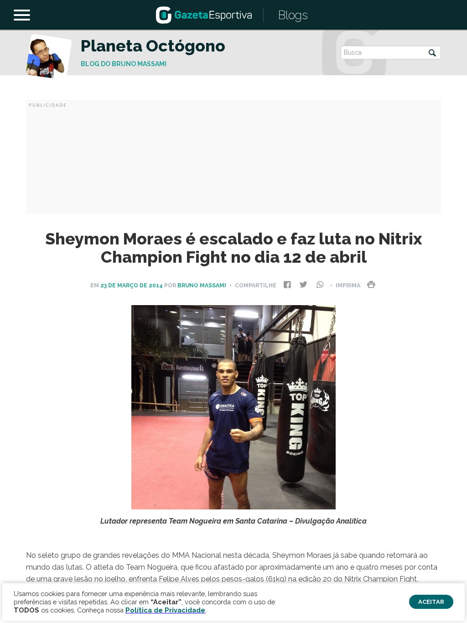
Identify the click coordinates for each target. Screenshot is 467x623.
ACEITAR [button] (431, 601)
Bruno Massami (201, 285)
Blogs (293, 15)
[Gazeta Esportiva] (204, 14)
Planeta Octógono (153, 45)
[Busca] (432, 53)
